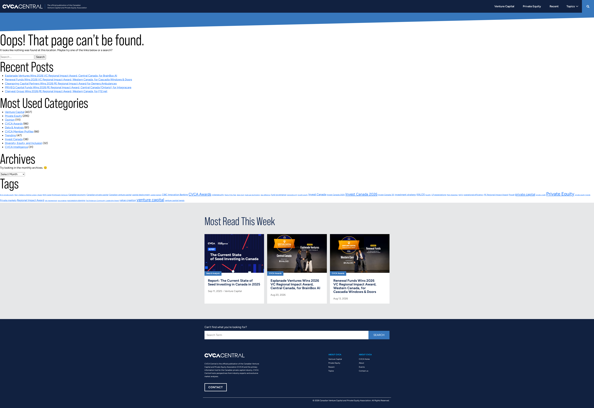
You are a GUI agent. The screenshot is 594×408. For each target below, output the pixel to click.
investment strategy (405, 194)
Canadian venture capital (120, 195)
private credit (541, 195)
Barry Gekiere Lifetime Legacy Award (28, 195)
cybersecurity (218, 195)
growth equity (302, 195)
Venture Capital (14, 112)
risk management (51, 201)
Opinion (10, 119)
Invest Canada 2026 (361, 194)
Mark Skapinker (452, 195)
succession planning (76, 200)
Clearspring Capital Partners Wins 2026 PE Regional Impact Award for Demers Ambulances (61, 83)
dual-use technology (252, 195)
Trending (10, 135)
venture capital (150, 199)
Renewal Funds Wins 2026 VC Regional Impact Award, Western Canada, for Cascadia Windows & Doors (68, 79)
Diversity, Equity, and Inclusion (23, 143)
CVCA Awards (14, 123)
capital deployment (141, 195)
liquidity (428, 195)
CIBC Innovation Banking (175, 194)
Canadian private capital (97, 195)
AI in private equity (7, 195)
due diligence (265, 195)
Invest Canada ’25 (386, 195)
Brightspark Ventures (60, 195)
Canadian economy (77, 195)
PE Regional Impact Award (496, 195)
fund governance (278, 195)
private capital (525, 194)
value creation (128, 200)
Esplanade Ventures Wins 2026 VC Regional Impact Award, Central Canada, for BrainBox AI (61, 75)
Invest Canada (14, 139)
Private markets (8, 200)
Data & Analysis (14, 127)
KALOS (421, 194)
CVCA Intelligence (16, 147)
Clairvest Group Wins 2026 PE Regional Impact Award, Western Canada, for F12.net (56, 91)
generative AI (292, 195)
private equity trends (582, 195)
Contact (215, 387)
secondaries (62, 201)
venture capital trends (174, 200)
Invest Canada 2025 (336, 195)
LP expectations (439, 195)
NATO (460, 195)
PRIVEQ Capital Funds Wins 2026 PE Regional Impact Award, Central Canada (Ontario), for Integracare (68, 87)
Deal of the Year (230, 195)
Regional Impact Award (30, 200)
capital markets (155, 195)
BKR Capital (47, 195)
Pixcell (511, 195)
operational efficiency (473, 195)
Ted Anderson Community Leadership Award (102, 201)
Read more (234, 265)
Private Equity (13, 116)
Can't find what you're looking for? (225, 327)
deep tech (240, 195)
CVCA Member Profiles (19, 131)
